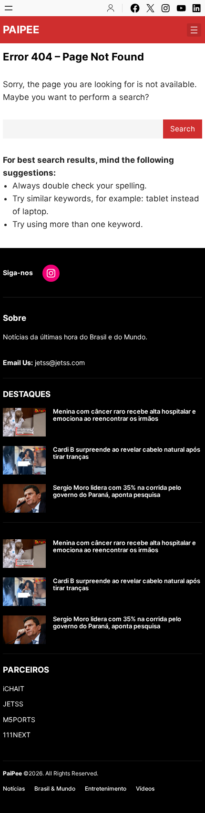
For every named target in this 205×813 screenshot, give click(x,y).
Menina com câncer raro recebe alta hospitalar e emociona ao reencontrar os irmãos (124, 415)
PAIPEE (21, 29)
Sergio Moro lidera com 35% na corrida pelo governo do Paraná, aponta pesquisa (117, 491)
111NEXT (17, 735)
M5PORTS (19, 719)
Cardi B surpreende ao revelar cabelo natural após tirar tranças (126, 453)
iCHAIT (13, 688)
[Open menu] (8, 8)
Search (182, 128)
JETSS (13, 704)
